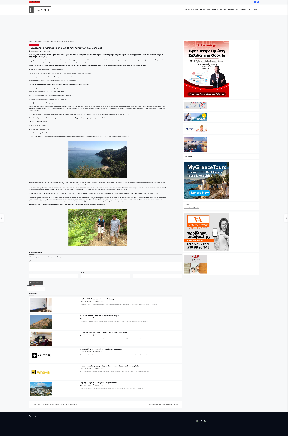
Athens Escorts (188, 156)
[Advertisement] (144, 26)
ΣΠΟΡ (208, 9)
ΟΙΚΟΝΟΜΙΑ (243, 9)
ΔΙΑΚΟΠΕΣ (202, 9)
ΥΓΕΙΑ (196, 9)
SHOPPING (191, 9)
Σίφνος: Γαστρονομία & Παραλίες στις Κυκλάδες (98, 383)
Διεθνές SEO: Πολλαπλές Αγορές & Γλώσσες (97, 299)
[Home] (186, 10)
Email (83, 273)
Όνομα (31, 273)
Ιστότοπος (135, 273)
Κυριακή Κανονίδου (86, 301)
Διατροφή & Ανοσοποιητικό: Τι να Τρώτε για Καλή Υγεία (101, 349)
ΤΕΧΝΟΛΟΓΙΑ (223, 9)
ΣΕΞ (237, 9)
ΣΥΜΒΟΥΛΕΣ (231, 9)
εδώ (103, 204)
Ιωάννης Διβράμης (35, 51)
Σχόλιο (31, 261)
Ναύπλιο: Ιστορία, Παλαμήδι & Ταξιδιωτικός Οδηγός (99, 316)
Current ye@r (31, 285)
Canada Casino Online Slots (191, 208)
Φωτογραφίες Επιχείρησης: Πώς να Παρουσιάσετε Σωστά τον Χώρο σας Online (110, 366)
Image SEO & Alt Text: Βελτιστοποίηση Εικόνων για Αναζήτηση (103, 332)
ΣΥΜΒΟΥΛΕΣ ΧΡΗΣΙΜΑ (33, 44)
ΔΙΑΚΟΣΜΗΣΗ (215, 9)
